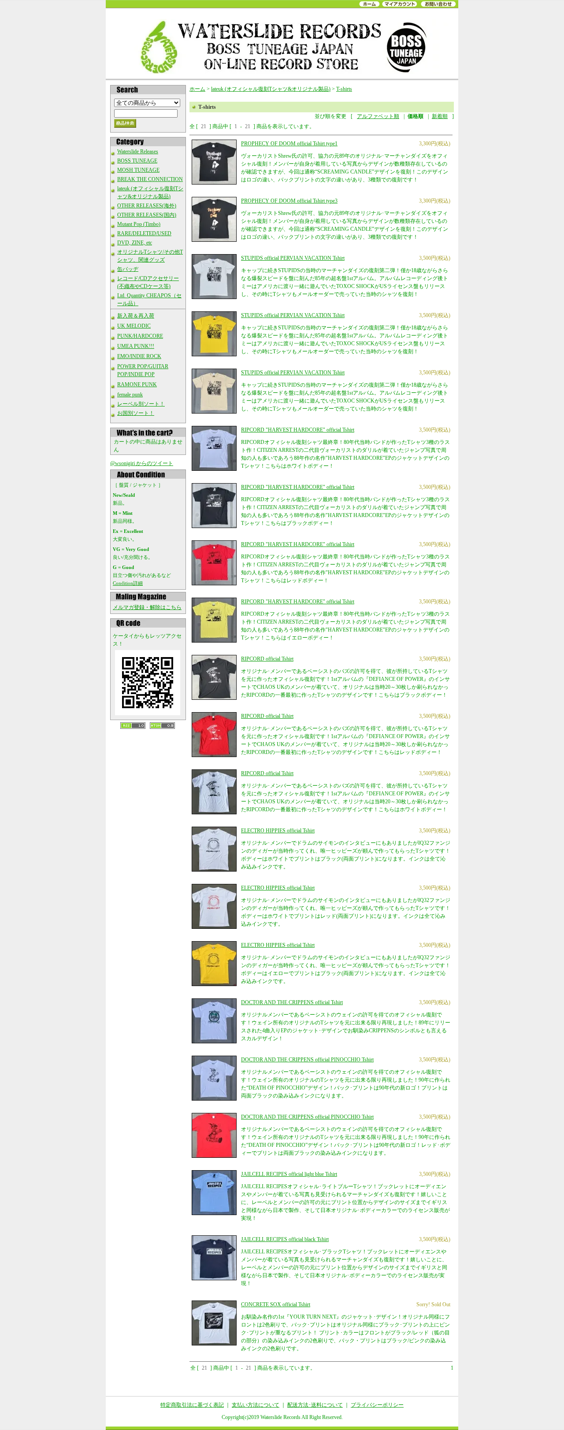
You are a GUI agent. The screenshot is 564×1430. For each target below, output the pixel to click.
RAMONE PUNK (137, 384)
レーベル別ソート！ (141, 404)
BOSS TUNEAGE (137, 161)
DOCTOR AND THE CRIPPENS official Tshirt (292, 1002)
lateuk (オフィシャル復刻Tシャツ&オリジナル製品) (270, 89)
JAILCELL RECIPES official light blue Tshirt (289, 1174)
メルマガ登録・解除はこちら (147, 607)
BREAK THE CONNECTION (150, 179)
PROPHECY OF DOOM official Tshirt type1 (289, 143)
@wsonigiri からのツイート (141, 463)
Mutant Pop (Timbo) (138, 224)
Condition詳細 (128, 583)
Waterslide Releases (137, 151)
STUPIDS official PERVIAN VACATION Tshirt (293, 258)
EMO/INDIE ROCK (139, 356)
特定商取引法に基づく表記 (192, 1405)
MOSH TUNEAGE (138, 170)
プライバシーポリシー (377, 1405)
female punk (130, 395)
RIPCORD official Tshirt (267, 659)
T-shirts (344, 89)
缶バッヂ (127, 269)
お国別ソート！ (135, 413)
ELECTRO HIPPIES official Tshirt (278, 831)
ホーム (197, 89)
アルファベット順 (378, 116)
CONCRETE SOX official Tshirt (275, 1304)
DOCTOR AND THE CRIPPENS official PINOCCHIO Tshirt (307, 1060)
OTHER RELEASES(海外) (146, 206)
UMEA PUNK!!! (135, 346)
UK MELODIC (134, 326)
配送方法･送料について (315, 1405)
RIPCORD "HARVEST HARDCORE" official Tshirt (297, 430)
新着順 (440, 116)
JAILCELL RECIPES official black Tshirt (285, 1239)
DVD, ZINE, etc (134, 243)
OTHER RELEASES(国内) (146, 215)
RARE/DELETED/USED (144, 233)
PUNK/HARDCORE (140, 336)
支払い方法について (255, 1405)
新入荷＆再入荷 (135, 316)
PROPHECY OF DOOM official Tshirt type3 (289, 201)
